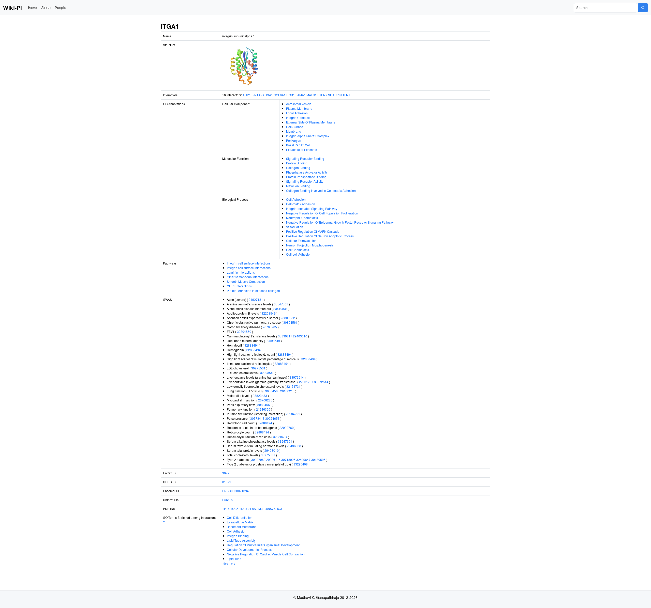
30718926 (288, 459)
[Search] (643, 7)
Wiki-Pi (12, 7)
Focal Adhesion (297, 113)
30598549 (273, 340)
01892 (226, 482)
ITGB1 (290, 95)
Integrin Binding (238, 536)
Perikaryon (293, 140)
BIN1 (254, 95)
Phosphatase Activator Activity (307, 172)
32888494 (251, 345)
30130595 (318, 459)
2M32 (260, 508)
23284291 (293, 414)
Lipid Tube (234, 558)
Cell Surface (294, 126)
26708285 (270, 327)
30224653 (272, 418)
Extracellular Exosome (301, 149)
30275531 (258, 368)
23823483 (260, 395)
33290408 (300, 464)
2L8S (252, 508)
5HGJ (278, 508)
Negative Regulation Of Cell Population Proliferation (322, 213)
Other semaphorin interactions (248, 277)
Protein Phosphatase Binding (306, 177)
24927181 (256, 299)
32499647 (303, 459)
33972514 (297, 377)
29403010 (300, 336)
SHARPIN (335, 95)
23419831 (280, 308)
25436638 (294, 446)
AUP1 (247, 95)
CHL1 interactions (239, 286)
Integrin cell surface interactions (249, 263)
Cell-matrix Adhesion (300, 204)
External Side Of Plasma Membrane (310, 122)
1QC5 (234, 508)
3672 (225, 473)
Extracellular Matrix (240, 522)
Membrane (293, 131)
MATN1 (311, 95)
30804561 (290, 322)
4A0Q (269, 508)
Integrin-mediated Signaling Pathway (311, 208)
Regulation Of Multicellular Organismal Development (263, 545)
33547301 (281, 304)
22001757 (306, 382)
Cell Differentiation (240, 517)
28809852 (288, 318)
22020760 (286, 427)
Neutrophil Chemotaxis (302, 217)
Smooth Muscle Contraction (246, 281)
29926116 (273, 459)
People (60, 7)
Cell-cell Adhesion (299, 254)
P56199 (227, 499)
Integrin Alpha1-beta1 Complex (307, 136)
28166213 (287, 391)
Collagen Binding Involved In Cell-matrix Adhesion (321, 190)
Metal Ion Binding (298, 186)
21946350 (263, 409)
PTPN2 (322, 95)
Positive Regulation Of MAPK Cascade (312, 231)
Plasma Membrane (299, 108)
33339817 (285, 336)
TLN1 (346, 95)
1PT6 (226, 508)
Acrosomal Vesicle (299, 104)
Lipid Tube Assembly (241, 540)
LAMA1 (300, 95)
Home (32, 7)
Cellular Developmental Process (249, 549)
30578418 (257, 418)
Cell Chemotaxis (297, 249)
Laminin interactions (241, 272)
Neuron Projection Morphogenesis (310, 245)
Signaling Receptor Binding (305, 158)
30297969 (258, 459)
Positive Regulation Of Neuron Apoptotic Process (320, 236)
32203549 (268, 313)
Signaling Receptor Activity (304, 181)
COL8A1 (280, 95)
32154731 (293, 386)
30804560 (244, 331)
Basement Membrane (242, 526)
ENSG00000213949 (236, 491)
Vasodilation (294, 227)
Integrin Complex (298, 117)
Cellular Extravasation (301, 240)
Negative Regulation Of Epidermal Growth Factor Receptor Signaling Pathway (340, 222)
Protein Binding (296, 163)
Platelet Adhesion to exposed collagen (253, 290)
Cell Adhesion (296, 199)
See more (229, 563)
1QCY (243, 508)
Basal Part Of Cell (298, 145)
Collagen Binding (298, 167)
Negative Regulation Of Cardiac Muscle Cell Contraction (266, 554)
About (46, 7)
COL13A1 (266, 95)
